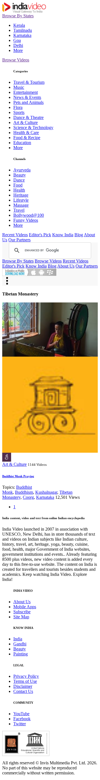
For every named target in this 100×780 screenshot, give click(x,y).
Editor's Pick (40, 234)
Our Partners (19, 239)
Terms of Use (25, 681)
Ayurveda (22, 170)
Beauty (19, 175)
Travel (18, 210)
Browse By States (18, 15)
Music (18, 87)
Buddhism (24, 492)
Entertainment (25, 92)
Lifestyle (21, 200)
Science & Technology (33, 127)
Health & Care (26, 132)
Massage (21, 205)
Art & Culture (25, 122)
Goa (17, 40)
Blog (78, 234)
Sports (18, 112)
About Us (65, 266)
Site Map (21, 616)
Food (17, 185)
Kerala (19, 25)
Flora (17, 107)
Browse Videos (15, 60)
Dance (19, 180)
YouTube (21, 713)
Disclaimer (22, 686)
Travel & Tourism (28, 82)
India (17, 638)
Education (22, 142)
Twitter (19, 723)
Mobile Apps (24, 606)
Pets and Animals (28, 102)
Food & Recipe (26, 137)
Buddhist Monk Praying (18, 476)
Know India (62, 234)
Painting (20, 654)
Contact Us (23, 691)
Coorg (28, 497)
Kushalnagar (46, 492)
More (18, 50)
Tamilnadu (22, 30)
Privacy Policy (26, 676)
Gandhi (19, 643)
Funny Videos (25, 220)
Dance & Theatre (28, 117)
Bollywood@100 (28, 215)
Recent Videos (15, 234)
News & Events (27, 97)
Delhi (18, 45)
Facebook (22, 718)
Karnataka (22, 35)
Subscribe (22, 611)
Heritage (20, 195)
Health (19, 190)
